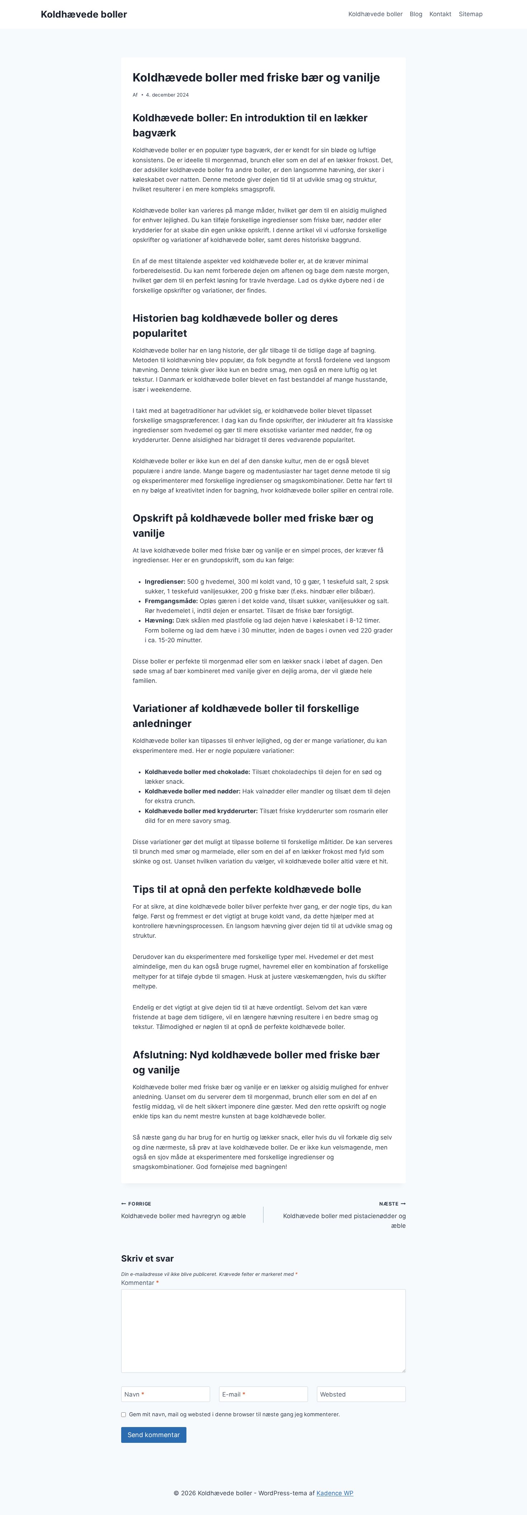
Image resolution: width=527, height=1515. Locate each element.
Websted (333, 1394)
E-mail (234, 1394)
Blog (416, 14)
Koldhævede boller (375, 14)
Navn (134, 1394)
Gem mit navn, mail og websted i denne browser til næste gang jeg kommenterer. (234, 1414)
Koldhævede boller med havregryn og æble (183, 1210)
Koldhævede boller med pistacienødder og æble (344, 1215)
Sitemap (471, 14)
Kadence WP (335, 1493)
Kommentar (140, 1282)
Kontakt (440, 14)
